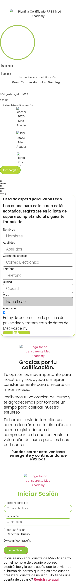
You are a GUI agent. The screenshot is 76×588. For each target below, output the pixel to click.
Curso (7, 295)
